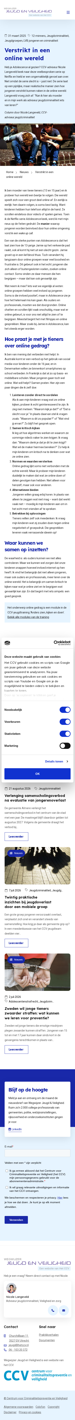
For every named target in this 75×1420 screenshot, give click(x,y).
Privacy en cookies (30, 1412)
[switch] (65, 722)
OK (37, 773)
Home (9, 172)
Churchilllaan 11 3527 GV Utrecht (19, 1338)
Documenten (47, 1340)
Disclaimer (10, 1412)
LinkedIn (17, 1129)
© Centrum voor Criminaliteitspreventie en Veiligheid (36, 1398)
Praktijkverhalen (49, 1334)
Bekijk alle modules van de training (28, 617)
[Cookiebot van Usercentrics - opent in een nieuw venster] (54, 643)
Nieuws (24, 172)
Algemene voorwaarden (18, 1406)
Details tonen (54, 761)
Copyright (53, 1406)
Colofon (40, 1406)
